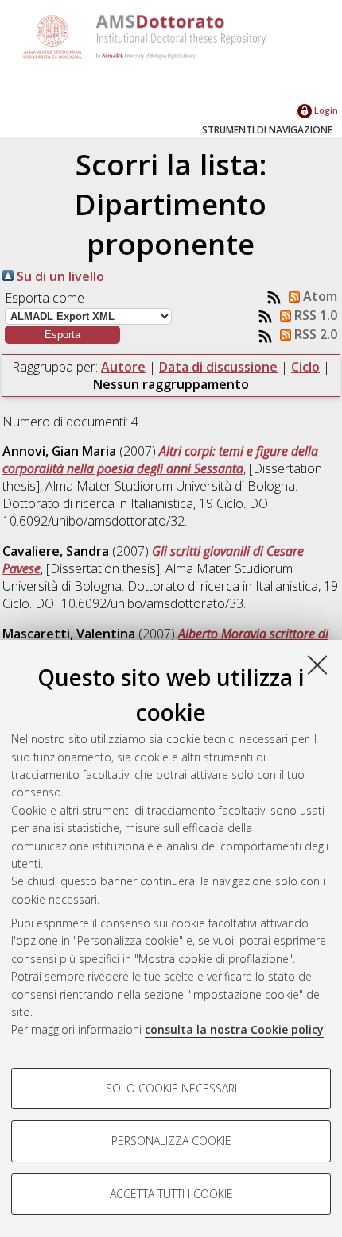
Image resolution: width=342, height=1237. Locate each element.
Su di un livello (59, 276)
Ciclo (305, 367)
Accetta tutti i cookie (171, 1193)
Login (325, 110)
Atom (318, 296)
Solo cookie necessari (171, 1088)
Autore (123, 367)
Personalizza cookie (171, 1140)
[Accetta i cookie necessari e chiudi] (317, 664)
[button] (62, 335)
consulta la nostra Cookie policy (234, 1029)
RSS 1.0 (314, 315)
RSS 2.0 (314, 334)
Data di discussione (218, 367)
